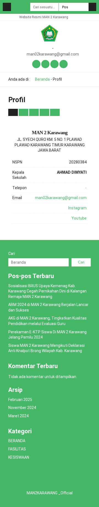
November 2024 (22, 407)
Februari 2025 (20, 399)
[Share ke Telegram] (55, 112)
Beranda (42, 79)
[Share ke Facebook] (24, 112)
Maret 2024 (18, 416)
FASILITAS (17, 449)
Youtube (79, 218)
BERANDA (16, 441)
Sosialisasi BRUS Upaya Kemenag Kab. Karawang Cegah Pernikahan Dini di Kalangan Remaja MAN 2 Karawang (47, 291)
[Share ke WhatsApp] (44, 112)
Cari (11, 253)
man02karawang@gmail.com (53, 54)
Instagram (77, 208)
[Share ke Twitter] (34, 112)
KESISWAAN (18, 457)
